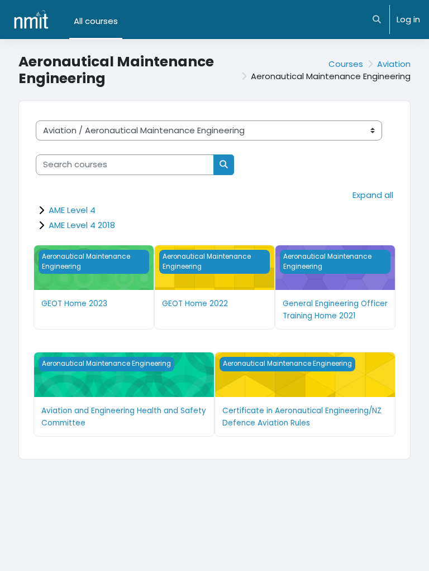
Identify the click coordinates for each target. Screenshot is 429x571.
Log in (408, 19)
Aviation (394, 64)
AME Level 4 (72, 210)
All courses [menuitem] (96, 21)
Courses (345, 64)
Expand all (372, 195)
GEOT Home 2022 (195, 303)
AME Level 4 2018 (82, 225)
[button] (377, 19)
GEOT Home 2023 (74, 303)
